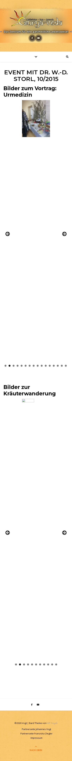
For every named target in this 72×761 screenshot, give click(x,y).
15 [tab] (62, 366)
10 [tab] (42, 366)
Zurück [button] (7, 234)
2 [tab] (9, 366)
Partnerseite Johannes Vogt (36, 729)
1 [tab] (5, 366)
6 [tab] (26, 366)
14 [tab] (58, 366)
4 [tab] (18, 366)
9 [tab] (38, 366)
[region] (36, 235)
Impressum (36, 737)
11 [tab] (46, 366)
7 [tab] (30, 366)
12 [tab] (50, 366)
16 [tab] (66, 366)
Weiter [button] (64, 234)
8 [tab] (34, 366)
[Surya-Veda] (36, 18)
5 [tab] (22, 366)
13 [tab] (54, 366)
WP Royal (52, 723)
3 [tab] (14, 366)
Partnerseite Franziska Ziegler (36, 733)
